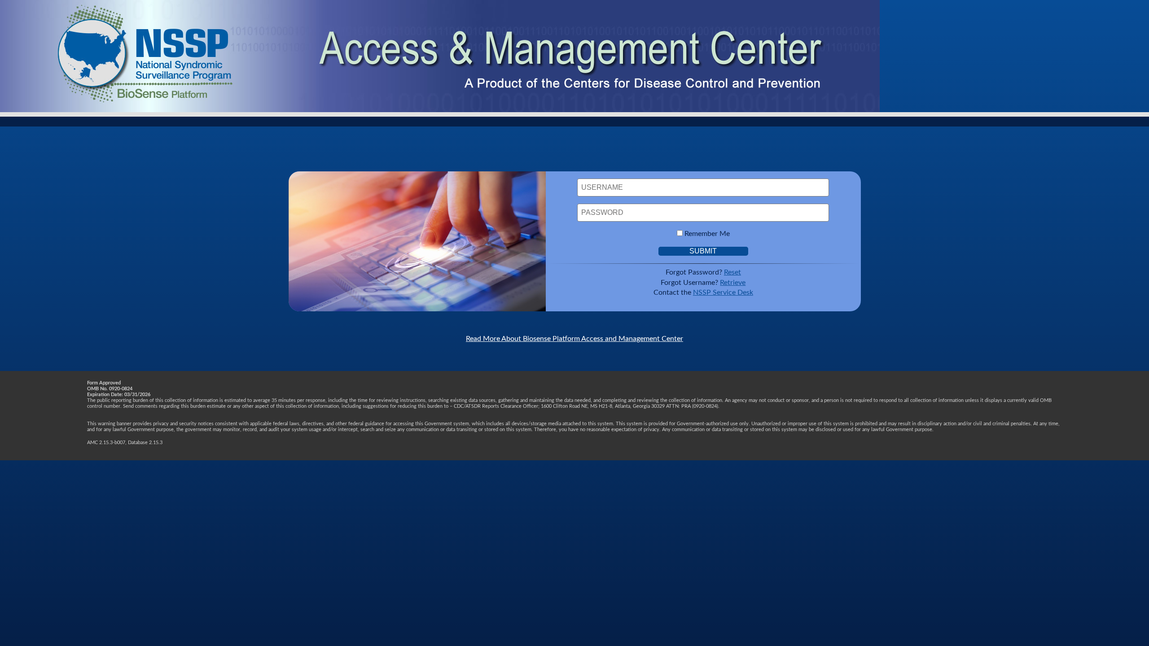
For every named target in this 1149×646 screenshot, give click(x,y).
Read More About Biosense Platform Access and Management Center (574, 338)
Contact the (703, 292)
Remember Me (707, 233)
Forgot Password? (703, 272)
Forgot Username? (703, 282)
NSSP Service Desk (723, 292)
